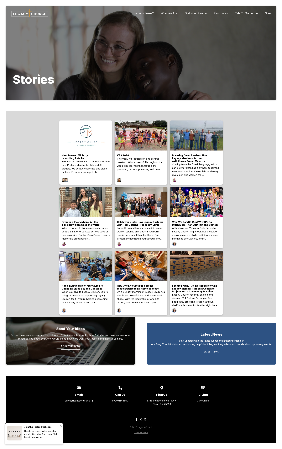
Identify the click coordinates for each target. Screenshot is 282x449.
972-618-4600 (120, 400)
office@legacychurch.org (79, 400)
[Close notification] (60, 426)
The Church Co (141, 432)
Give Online (203, 400)
